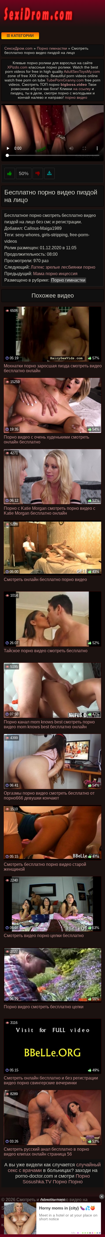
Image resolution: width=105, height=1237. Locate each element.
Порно (83, 1176)
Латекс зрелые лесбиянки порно (63, 267)
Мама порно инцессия (55, 273)
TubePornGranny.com (65, 80)
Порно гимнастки (68, 280)
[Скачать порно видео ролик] (49, 173)
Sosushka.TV (37, 1181)
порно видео (76, 97)
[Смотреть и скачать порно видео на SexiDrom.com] (37, 13)
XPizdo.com (17, 67)
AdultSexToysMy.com (82, 71)
